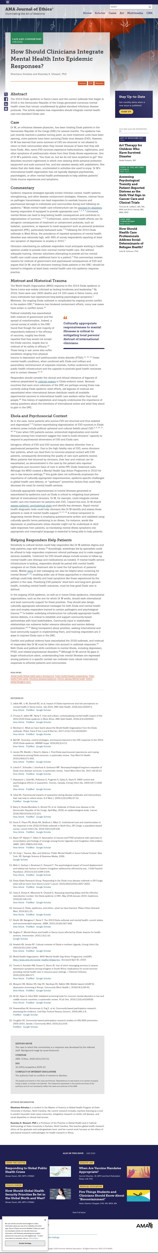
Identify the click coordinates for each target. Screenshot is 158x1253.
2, (82, 210)
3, (84, 210)
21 (66, 512)
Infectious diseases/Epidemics (43, 678)
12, (88, 357)
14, (39, 372)
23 (21, 612)
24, (27, 627)
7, (64, 229)
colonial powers (47, 381)
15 (41, 372)
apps (30, 571)
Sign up (126, 111)
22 (30, 574)
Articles (100, 13)
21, (28, 574)
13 (91, 357)
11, (85, 357)
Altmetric (99, 83)
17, (102, 427)
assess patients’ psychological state (31, 505)
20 (44, 473)
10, (99, 427)
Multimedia (135, 13)
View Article (18, 710)
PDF (90, 83)
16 (20, 399)
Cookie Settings (52, 1237)
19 (15, 431)
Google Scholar (43, 710)
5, (44, 218)
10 (45, 307)
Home (87, 13)
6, (97, 427)
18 (60, 651)
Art (122, 13)
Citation (82, 83)
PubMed (30, 710)
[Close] (45, 1220)
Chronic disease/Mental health (71, 678)
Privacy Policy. (33, 1238)
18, (12, 431)
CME (149, 13)
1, (80, 210)
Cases (112, 13)
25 (29, 627)
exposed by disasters (90, 207)
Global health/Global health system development (32, 676)
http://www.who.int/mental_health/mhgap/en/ (36, 959)
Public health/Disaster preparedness (71, 676)
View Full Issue (79, 1212)
